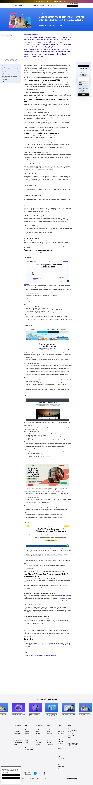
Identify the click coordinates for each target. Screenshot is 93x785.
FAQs (3, 81)
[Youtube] (74, 779)
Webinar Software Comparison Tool (61, 745)
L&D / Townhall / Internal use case (60, 735)
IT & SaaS (26, 742)
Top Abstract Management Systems (9, 74)
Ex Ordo (25, 422)
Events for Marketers (29, 749)
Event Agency (38, 742)
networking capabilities (65, 595)
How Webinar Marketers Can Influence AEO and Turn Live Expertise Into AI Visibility (36, 714)
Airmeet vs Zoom (61, 758)
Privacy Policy (80, 88)
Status (38, 778)
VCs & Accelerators (28, 744)
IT (36, 740)
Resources (53, 5)
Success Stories (60, 741)
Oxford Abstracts (28, 488)
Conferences (49, 731)
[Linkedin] (72, 779)
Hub (39, 13)
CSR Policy (46, 778)
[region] (11, 775)
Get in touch (16, 731)
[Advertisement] (83, 41)
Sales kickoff (49, 742)
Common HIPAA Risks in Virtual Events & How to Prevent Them (53, 714)
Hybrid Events (49, 733)
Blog (42, 13)
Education (27, 740)
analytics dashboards (35, 608)
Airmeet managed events (29, 747)
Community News (61, 766)
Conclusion (4, 79)
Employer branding (50, 746)
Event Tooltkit (60, 743)
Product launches (50, 744)
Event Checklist (71, 735)
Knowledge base (71, 733)
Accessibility (27, 735)
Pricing (48, 5)
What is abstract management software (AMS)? (10, 66)
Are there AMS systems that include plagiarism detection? (39, 657)
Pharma (37, 735)
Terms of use (85, 87)
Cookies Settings (11, 780)
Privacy (23, 778)
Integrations (27, 733)
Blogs (58, 737)
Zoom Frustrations (61, 760)
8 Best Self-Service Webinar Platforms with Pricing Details (70, 714)
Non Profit (38, 733)
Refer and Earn (17, 735)
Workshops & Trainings (51, 740)
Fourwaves (26, 284)
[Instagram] (76, 779)
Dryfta (25, 548)
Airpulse (15, 744)
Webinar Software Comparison (61, 748)
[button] (6, 60)
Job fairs (48, 735)
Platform (35, 5)
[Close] (20, 768)
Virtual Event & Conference (49, 13)
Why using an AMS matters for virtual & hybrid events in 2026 (10, 69)
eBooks (59, 739)
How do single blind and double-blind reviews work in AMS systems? (41, 655)
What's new (27, 731)
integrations (37, 618)
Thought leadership (61, 733)
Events (59, 729)
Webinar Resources (61, 731)
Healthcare (38, 744)
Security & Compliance (18, 740)
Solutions (42, 5)
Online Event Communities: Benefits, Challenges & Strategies (19, 714)
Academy (69, 737)
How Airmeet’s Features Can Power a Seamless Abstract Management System (10, 77)
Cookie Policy (32, 778)
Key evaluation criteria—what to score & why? (10, 72)
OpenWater (26, 352)
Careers (15, 729)
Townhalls (48, 729)
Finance (37, 731)
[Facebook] (68, 779)
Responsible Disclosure (18, 742)
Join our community (17, 733)
